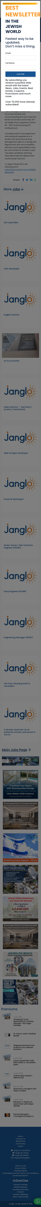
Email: (8, 53)
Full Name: (10, 63)
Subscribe (20, 74)
